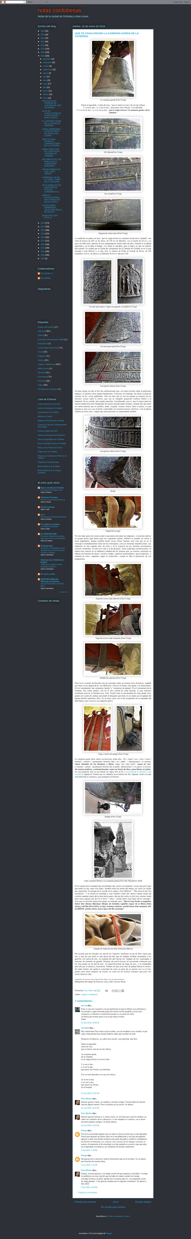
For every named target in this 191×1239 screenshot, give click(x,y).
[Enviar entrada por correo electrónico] (106, 990)
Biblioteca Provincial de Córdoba (51, 421)
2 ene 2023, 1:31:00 (89, 1165)
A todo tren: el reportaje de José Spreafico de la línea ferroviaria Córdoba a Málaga (53, 550)
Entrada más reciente (85, 1202)
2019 (43, 56)
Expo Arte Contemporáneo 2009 (51, 339)
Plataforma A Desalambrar (48, 462)
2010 (43, 251)
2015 (43, 234)
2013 (43, 241)
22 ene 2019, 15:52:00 (90, 1108)
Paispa (84, 1130)
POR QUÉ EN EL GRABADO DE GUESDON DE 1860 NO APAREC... (51, 104)
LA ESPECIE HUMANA (49, 527)
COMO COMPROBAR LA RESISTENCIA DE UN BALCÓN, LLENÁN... (51, 132)
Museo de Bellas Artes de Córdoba (52, 443)
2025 (43, 35)
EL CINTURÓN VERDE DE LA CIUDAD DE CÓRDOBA (51, 123)
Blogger (109, 1233)
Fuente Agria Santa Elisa (48, 348)
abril (45, 87)
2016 (43, 230)
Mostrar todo (64, 592)
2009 (43, 255)
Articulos (41, 331)
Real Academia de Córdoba (49, 466)
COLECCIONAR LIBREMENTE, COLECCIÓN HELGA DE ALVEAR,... (52, 208)
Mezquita (42, 372)
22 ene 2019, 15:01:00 (90, 1093)
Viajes (40, 385)
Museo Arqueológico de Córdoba (51, 439)
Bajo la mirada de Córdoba (52, 488)
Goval (40, 352)
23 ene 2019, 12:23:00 (90, 1125)
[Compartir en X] (119, 990)
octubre (46, 66)
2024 (43, 38)
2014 (43, 237)
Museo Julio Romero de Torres (50, 448)
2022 (43, 45)
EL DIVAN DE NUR (48, 534)
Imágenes (42, 356)
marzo (46, 91)
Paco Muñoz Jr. (47, 273)
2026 (43, 31)
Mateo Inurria (43, 368)
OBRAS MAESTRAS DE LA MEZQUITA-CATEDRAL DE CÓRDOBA (51, 152)
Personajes (42, 377)
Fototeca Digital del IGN (47, 431)
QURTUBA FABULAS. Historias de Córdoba (50, 580)
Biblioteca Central (45, 416)
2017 (43, 227)
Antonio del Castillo (46, 327)
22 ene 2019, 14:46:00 (90, 1023)
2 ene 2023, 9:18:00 (89, 1187)
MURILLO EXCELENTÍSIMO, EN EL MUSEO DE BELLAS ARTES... (51, 198)
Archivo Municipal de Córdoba (50, 408)
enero (45, 98)
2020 (43, 52)
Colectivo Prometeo (49, 497)
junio (45, 80)
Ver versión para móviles (113, 1207)
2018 (43, 223)
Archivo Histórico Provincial (49, 404)
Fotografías (43, 344)
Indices (41, 360)
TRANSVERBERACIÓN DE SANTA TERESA (51, 171)
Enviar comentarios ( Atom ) (119, 1216)
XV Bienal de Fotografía (48, 389)
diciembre (47, 59)
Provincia (42, 381)
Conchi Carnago (48, 507)
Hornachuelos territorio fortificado (53, 517)
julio (45, 77)
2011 (43, 248)
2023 (43, 42)
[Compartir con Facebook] (122, 990)
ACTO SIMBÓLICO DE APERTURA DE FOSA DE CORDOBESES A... (51, 188)
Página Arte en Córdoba (47, 452)
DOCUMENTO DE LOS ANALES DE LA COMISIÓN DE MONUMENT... (51, 162)
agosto (46, 73)
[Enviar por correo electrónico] (113, 990)
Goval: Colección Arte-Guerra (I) (53, 500)
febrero (46, 94)
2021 (43, 49)
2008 (43, 258)
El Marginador (47, 546)
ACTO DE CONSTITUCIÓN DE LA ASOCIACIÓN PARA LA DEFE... (51, 114)
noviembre (47, 62)
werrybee (85, 1028)
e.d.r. (43, 515)
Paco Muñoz (86, 1099)
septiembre (47, 70)
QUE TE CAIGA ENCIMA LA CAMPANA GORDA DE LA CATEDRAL (51, 142)
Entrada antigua (143, 1202)
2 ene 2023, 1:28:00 (89, 1150)
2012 (43, 244)
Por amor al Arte (48, 574)
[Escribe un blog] (116, 990)
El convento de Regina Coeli (52, 490)
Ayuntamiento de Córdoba (48, 412)
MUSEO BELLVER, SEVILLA (50, 217)
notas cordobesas (59, 10)
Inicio (115, 1202)
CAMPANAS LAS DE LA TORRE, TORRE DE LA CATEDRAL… (51, 179)
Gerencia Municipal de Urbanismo (51, 435)
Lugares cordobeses (89, 994)
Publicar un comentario (87, 1192)
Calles (40, 335)
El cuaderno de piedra (50, 524)
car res (84, 1005)
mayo (45, 84)
